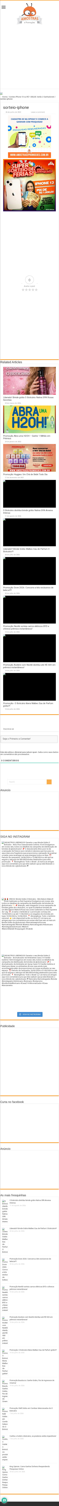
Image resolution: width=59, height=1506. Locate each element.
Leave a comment (38, 112)
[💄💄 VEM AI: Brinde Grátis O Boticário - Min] (29, 925)
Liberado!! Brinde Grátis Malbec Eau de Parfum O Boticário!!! (33, 1228)
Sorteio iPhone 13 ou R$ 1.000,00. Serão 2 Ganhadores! (31, 97)
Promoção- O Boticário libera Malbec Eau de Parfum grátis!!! (33, 1350)
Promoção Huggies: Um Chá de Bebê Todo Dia (25, 474)
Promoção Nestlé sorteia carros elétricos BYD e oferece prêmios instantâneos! (26, 627)
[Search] (49, 781)
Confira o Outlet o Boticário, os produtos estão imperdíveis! (33, 1436)
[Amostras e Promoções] (29, 14)
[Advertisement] (29, 55)
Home (4, 97)
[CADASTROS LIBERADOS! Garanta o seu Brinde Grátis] (29, 869)
